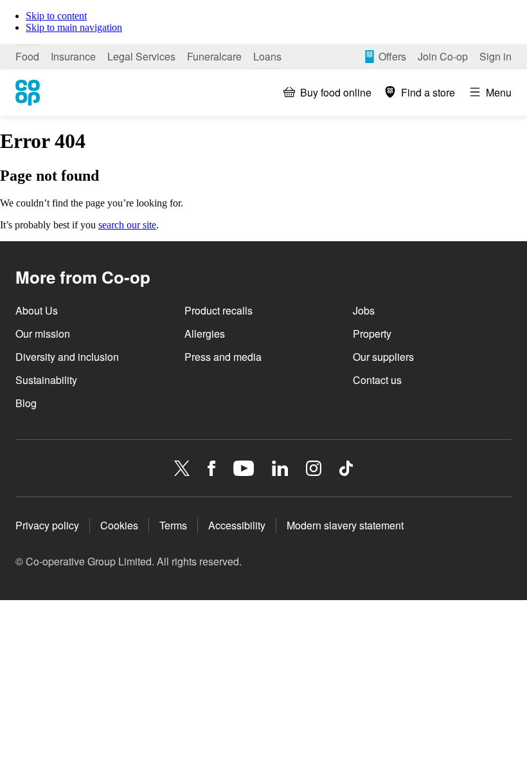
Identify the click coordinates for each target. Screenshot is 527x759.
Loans (267, 56)
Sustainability (46, 379)
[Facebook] (211, 468)
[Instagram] (313, 468)
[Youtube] (243, 468)
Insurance (73, 56)
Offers (392, 56)
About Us (36, 310)
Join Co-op (443, 56)
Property (372, 333)
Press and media (223, 356)
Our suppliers (383, 356)
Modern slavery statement (345, 525)
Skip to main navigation (74, 27)
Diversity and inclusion (67, 356)
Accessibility (236, 525)
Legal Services (141, 56)
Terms (173, 525)
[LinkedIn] (280, 468)
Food (27, 56)
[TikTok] (346, 468)
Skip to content (56, 15)
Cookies (119, 525)
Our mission (42, 333)
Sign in (495, 56)
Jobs (364, 310)
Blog (26, 403)
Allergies (204, 333)
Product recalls (218, 310)
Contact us (377, 379)
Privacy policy (47, 525)
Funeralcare (214, 56)
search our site (127, 224)
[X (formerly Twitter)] (182, 468)
